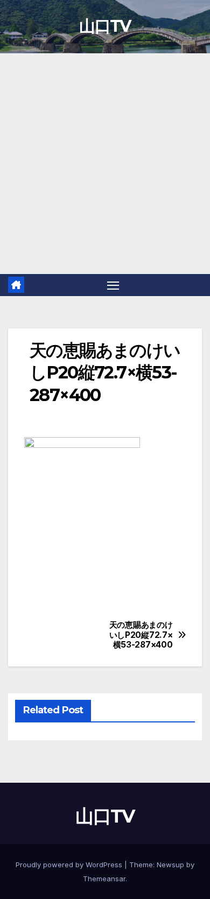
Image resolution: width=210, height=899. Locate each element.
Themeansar (104, 878)
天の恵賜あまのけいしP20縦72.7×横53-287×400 (141, 635)
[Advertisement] (105, 164)
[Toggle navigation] (113, 285)
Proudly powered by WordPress (70, 864)
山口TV (104, 26)
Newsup (170, 864)
